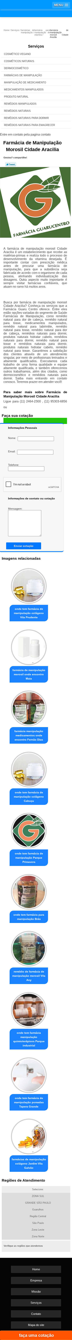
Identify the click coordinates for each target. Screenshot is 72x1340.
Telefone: (14, 464)
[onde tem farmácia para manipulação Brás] (29, 891)
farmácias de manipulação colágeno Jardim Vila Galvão (29, 1163)
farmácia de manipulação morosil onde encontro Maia (28, 674)
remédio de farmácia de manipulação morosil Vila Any (28, 976)
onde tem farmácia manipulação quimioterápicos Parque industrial (29, 1039)
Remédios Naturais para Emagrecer (29, 125)
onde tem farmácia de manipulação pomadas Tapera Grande (29, 1102)
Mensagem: (15, 508)
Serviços (36, 46)
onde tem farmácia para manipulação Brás (28, 916)
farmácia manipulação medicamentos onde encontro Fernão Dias (28, 735)
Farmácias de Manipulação (23, 75)
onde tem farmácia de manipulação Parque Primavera (29, 857)
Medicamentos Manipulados (24, 89)
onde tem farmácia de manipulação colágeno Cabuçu (29, 796)
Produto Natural (16, 96)
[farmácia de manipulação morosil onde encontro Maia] (29, 646)
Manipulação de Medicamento (25, 82)
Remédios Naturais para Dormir (26, 118)
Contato (36, 1313)
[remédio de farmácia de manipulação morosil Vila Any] (29, 948)
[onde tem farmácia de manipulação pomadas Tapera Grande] (29, 1074)
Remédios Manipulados (20, 103)
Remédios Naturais (17, 110)
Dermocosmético (16, 68)
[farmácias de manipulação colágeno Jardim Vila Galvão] (29, 1135)
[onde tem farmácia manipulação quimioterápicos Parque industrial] (29, 1009)
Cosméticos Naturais (19, 61)
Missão (36, 1291)
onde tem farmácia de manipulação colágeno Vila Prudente (29, 613)
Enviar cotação (23, 545)
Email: (12, 451)
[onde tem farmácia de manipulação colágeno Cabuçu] (29, 768)
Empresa (36, 1280)
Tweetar (10, 164)
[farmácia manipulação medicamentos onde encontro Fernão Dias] (29, 707)
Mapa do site (36, 1325)
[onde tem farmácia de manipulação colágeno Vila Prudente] (29, 585)
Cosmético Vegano (17, 54)
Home (36, 1269)
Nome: (13, 437)
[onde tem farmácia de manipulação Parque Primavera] (29, 830)
